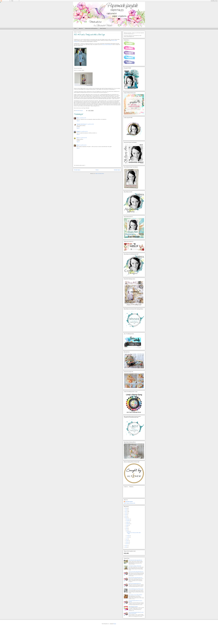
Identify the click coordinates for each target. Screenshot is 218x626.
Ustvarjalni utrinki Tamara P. (82, 124)
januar (127, 543)
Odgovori (78, 120)
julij (126, 526)
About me (81, 28)
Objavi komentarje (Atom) (99, 173)
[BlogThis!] (89, 110)
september (128, 523)
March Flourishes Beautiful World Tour (135, 577)
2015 (126, 514)
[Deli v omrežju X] (90, 110)
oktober (127, 522)
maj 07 (128, 535)
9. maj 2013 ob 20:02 (90, 124)
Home (75, 28)
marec (127, 540)
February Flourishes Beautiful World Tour (136, 571)
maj (127, 529)
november (128, 520)
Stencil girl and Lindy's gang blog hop (135, 560)
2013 (126, 517)
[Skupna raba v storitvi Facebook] (91, 110)
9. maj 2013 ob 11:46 (82, 117)
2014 (126, 516)
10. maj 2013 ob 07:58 (83, 137)
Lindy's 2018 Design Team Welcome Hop (136, 588)
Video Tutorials (103, 28)
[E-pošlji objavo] (86, 110)
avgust (127, 525)
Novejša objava (77, 169)
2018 (126, 509)
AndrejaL (78, 131)
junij (127, 528)
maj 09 (128, 531)
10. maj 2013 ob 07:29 (83, 131)
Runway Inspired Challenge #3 (107, 44)
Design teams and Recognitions (91, 28)
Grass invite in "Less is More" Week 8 (135, 594)
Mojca (78, 117)
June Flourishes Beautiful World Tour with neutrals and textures (136, 613)
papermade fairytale (129, 501)
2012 (126, 545)
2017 (126, 511)
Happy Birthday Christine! (133, 606)
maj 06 (128, 537)
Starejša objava (117, 169)
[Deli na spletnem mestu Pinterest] (93, 110)
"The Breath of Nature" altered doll (135, 565)
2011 (126, 547)
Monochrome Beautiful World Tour (135, 583)
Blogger (115, 623)
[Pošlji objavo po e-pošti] (88, 110)
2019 (126, 508)
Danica (78, 137)
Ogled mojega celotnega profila (129, 503)
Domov (97, 169)
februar (127, 542)
